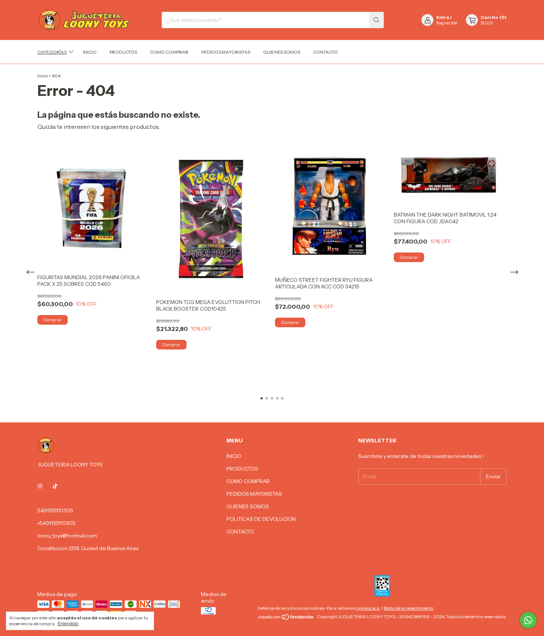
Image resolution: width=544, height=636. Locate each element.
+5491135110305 (56, 523)
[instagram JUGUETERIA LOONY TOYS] (40, 486)
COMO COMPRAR (169, 52)
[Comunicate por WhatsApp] (528, 620)
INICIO (90, 52)
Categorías (52, 52)
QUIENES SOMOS (281, 52)
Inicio (42, 75)
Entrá (442, 17)
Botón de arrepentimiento (408, 608)
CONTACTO (325, 52)
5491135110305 (55, 510)
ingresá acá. (368, 608)
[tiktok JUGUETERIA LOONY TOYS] (55, 486)
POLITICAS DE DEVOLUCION (261, 519)
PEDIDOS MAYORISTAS (225, 52)
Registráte (446, 23)
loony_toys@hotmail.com (67, 535)
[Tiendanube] (286, 618)
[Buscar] (376, 20)
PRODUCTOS (123, 52)
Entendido (68, 623)
